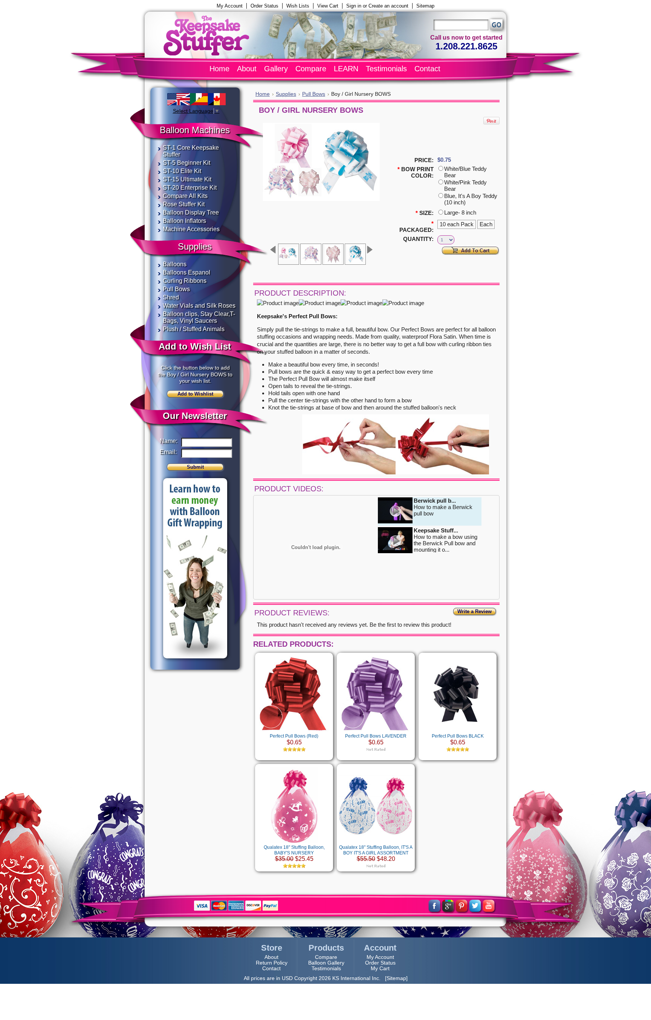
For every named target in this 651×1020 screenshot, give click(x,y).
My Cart (380, 968)
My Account (230, 6)
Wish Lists (297, 6)
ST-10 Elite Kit (182, 171)
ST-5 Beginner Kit (186, 163)
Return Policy (271, 963)
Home (262, 94)
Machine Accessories (191, 229)
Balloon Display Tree (191, 212)
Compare (326, 957)
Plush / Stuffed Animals (194, 329)
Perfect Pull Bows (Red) (294, 736)
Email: (168, 452)
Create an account (388, 6)
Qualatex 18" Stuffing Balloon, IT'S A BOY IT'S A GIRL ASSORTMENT (376, 850)
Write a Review (474, 611)
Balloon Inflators (184, 221)
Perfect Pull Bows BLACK (458, 736)
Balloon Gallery (326, 963)
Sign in (353, 6)
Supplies (286, 94)
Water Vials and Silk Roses (199, 305)
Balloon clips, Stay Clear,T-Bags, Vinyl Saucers (199, 317)
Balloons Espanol (186, 272)
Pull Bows (176, 289)
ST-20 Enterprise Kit (190, 187)
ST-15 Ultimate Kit (187, 179)
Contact (271, 968)
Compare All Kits (185, 196)
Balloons (174, 264)
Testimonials (326, 968)
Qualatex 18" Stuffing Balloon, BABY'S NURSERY (294, 850)
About (271, 957)
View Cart (327, 6)
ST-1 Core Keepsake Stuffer (191, 151)
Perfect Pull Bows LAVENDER (375, 736)
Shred (171, 297)
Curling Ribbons (184, 281)
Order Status (264, 6)
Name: (168, 441)
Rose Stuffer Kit (184, 204)
